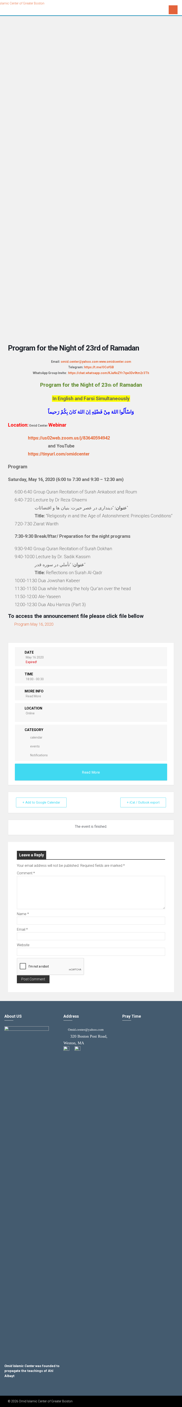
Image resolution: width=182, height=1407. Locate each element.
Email (22, 929)
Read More (33, 696)
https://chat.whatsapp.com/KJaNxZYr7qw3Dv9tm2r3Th (108, 373)
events (35, 746)
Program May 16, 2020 (33, 624)
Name (23, 914)
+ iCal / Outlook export (143, 802)
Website (23, 945)
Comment (26, 873)
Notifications (39, 755)
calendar (36, 737)
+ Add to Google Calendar (41, 802)
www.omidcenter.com (115, 361)
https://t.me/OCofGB (99, 367)
